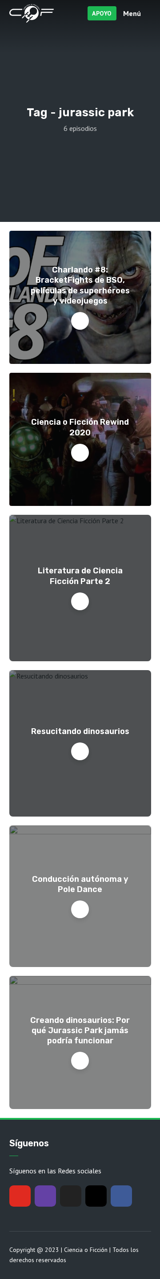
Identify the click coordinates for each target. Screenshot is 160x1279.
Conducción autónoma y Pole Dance (80, 884)
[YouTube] (20, 1196)
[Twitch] (45, 1196)
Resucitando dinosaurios (80, 731)
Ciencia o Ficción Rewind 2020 (80, 427)
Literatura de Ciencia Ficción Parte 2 (80, 576)
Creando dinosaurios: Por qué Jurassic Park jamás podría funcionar (80, 1030)
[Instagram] (96, 1196)
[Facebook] (121, 1196)
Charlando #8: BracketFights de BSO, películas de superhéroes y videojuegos (80, 285)
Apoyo (102, 13)
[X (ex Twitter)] (70, 1196)
